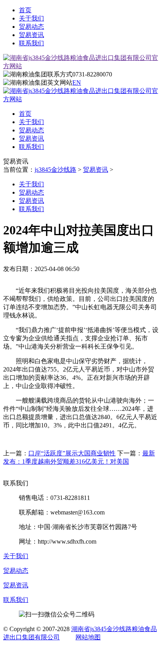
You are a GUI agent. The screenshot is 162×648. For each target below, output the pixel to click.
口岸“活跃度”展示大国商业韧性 (72, 453)
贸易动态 (31, 26)
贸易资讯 (31, 35)
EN (76, 82)
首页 (25, 10)
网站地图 (88, 637)
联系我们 (31, 43)
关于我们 (31, 18)
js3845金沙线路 (55, 169)
